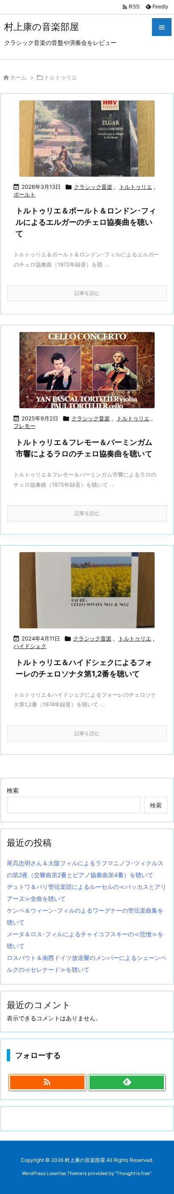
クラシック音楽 (93, 186)
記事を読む (87, 293)
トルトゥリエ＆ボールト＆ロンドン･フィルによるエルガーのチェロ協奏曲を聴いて (86, 222)
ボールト (24, 194)
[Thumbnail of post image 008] (87, 370)
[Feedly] (126, 1082)
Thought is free (133, 1173)
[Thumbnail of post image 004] (87, 590)
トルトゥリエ (135, 186)
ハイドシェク (30, 646)
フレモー (24, 426)
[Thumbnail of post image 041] (87, 138)
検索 (13, 790)
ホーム (18, 77)
